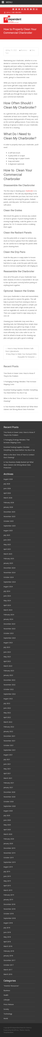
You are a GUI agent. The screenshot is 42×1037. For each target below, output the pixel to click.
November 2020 (9, 797)
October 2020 (9, 801)
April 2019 (7, 886)
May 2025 (7, 544)
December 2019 (9, 848)
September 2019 (10, 862)
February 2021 (9, 783)
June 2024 (7, 596)
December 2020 (9, 792)
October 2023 (9, 633)
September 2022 (10, 694)
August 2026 (8, 479)
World (6, 1018)
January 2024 (8, 619)
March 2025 (8, 554)
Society (6, 1009)
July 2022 (7, 703)
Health (6, 995)
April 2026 (7, 493)
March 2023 (8, 666)
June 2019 (7, 876)
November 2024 (9, 572)
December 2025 (9, 512)
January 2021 (8, 787)
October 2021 (9, 745)
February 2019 (9, 895)
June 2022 (7, 708)
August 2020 (8, 811)
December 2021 (9, 736)
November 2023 (9, 629)
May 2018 (7, 937)
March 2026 (8, 498)
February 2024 (9, 615)
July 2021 (7, 759)
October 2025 (9, 521)
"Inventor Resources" (11, 986)
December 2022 (9, 680)
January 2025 (8, 563)
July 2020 (7, 815)
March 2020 (8, 834)
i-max (26, 1030)
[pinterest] (34, 10)
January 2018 (8, 956)
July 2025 (7, 535)
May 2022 (7, 713)
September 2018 (10, 918)
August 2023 (8, 643)
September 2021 (10, 750)
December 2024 (9, 568)
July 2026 (7, 484)
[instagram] (28, 10)
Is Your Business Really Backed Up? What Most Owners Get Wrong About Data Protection (18, 465)
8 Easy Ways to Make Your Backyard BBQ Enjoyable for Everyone (21, 355)
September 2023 (10, 638)
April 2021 (7, 773)
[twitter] (16, 10)
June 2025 (7, 540)
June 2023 (7, 652)
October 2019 (9, 857)
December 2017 (9, 960)
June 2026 (7, 488)
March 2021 (8, 778)
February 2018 (9, 951)
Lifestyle (7, 1000)
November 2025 (9, 516)
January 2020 (8, 843)
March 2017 (8, 970)
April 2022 (7, 717)
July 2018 (7, 928)
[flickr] (22, 10)
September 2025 (10, 526)
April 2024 (7, 605)
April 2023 (7, 661)
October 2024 (9, 577)
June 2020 (7, 820)
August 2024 (8, 586)
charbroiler (29, 191)
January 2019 (8, 899)
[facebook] (13, 10)
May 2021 (7, 769)
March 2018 (8, 946)
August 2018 (8, 923)
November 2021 (9, 741)
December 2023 (9, 624)
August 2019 (8, 867)
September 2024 (10, 582)
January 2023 (8, 675)
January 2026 (8, 507)
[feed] (25, 10)
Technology (8, 1014)
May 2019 (7, 881)
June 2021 (7, 764)
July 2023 (7, 647)
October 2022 (9, 689)
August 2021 (8, 755)
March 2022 (8, 722)
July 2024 (7, 591)
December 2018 (9, 904)
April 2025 (7, 549)
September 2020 (10, 806)
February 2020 (9, 839)
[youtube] (19, 10)
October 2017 (9, 965)
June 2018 (7, 932)
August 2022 (8, 699)
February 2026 (9, 502)
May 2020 (7, 825)
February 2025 (9, 558)
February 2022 (9, 727)
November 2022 (9, 685)
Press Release (9, 1004)
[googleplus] (31, 10)
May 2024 (7, 600)
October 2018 (9, 914)
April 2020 (7, 829)
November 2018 (9, 909)
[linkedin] (37, 10)
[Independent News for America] (10, 18)
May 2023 (7, 657)
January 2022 (8, 731)
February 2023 (9, 671)
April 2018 (7, 942)
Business (24, 50)
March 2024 (8, 610)
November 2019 (9, 853)
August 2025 (8, 530)
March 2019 (8, 890)
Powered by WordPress (11, 1030)
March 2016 (8, 974)
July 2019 (7, 871)
